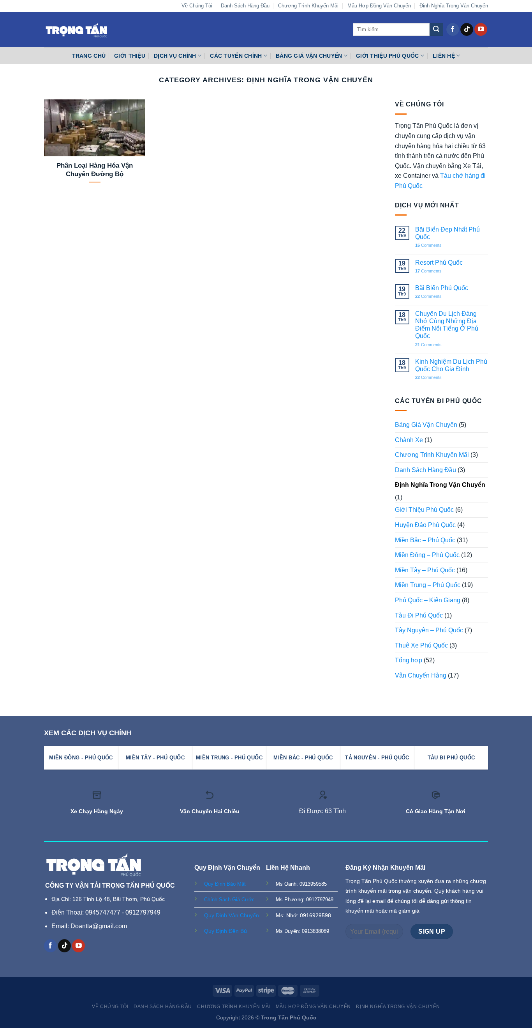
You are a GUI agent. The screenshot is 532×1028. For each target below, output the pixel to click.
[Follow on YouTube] (480, 29)
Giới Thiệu (129, 56)
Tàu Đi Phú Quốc (419, 615)
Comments (428, 245)
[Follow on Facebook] (452, 29)
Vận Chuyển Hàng (420, 675)
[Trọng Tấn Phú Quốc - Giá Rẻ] (76, 29)
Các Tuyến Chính (236, 56)
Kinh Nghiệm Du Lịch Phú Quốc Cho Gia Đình (451, 365)
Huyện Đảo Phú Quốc (425, 525)
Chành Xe (409, 440)
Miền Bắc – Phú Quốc (425, 540)
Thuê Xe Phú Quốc (421, 645)
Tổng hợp (408, 660)
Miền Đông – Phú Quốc (427, 555)
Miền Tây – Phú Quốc (425, 570)
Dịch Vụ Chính (175, 56)
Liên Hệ (444, 56)
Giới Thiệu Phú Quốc (387, 56)
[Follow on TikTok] (466, 29)
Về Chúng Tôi (196, 6)
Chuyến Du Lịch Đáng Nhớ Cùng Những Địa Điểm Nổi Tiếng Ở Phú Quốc (446, 325)
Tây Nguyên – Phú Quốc (429, 630)
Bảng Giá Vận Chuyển (309, 56)
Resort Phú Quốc (439, 262)
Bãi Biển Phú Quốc (441, 288)
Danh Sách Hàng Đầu (245, 6)
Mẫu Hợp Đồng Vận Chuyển (379, 6)
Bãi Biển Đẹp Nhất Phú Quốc (447, 233)
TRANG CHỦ (89, 56)
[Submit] (436, 29)
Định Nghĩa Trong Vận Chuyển (453, 6)
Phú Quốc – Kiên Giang (427, 600)
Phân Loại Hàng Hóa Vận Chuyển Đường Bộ (94, 170)
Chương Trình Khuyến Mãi (308, 6)
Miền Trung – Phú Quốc (427, 585)
